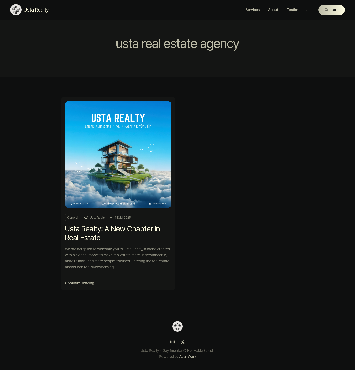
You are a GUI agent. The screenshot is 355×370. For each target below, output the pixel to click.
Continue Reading (79, 283)
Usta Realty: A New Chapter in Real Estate (112, 233)
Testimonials (297, 10)
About (273, 10)
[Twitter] (183, 342)
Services (253, 10)
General (72, 217)
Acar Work (187, 356)
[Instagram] (172, 342)
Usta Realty (98, 217)
